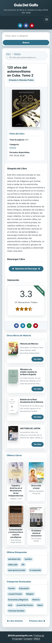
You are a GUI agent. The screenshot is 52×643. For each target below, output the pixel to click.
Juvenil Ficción (15, 594)
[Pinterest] (31, 25)
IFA (23, 564)
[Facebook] (26, 25)
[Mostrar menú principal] (46, 19)
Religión (30, 594)
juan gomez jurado (16, 570)
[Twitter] (20, 25)
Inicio (8, 54)
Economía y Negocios (18, 599)
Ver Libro (37, 359)
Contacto (28, 638)
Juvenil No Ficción (24, 605)
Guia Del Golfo (26, 5)
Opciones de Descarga (26, 268)
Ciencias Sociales (16, 611)
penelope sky (14, 559)
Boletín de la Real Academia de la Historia (31, 400)
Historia (17, 54)
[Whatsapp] (29, 325)
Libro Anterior (16, 621)
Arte (10, 605)
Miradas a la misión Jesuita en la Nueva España (28, 372)
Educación (24, 588)
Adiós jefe (12, 564)
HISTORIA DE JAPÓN (30, 428)
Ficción (11, 588)
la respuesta (35, 570)
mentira (28, 559)
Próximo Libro (36, 621)
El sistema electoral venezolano (36, 533)
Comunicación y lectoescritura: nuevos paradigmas (15, 533)
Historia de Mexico (29, 343)
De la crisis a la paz (36, 486)
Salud (40, 605)
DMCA (37, 638)
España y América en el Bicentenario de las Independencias (16, 490)
